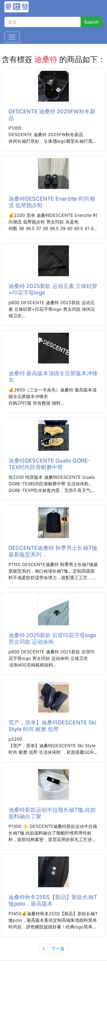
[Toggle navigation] (12, 37)
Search (91, 22)
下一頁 (57, 948)
